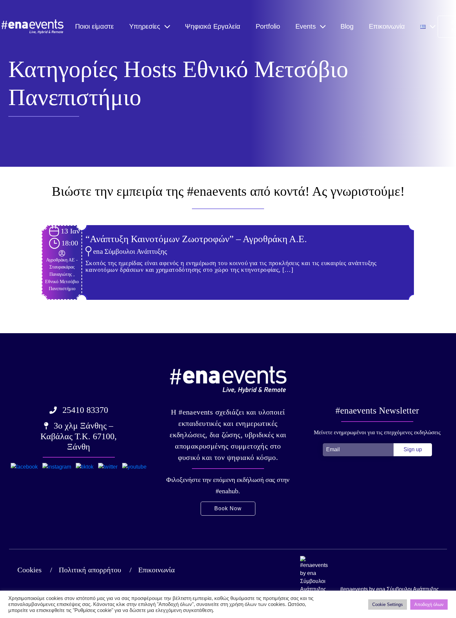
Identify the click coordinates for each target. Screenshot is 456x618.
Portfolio (268, 26)
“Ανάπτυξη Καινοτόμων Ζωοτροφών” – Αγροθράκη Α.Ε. (196, 238)
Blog (347, 26)
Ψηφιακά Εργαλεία (212, 26)
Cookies (29, 570)
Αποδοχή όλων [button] (429, 604)
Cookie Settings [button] (387, 604)
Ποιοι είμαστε (94, 26)
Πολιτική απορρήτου (90, 570)
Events (305, 26)
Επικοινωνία (387, 26)
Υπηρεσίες (144, 26)
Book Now (228, 508)
